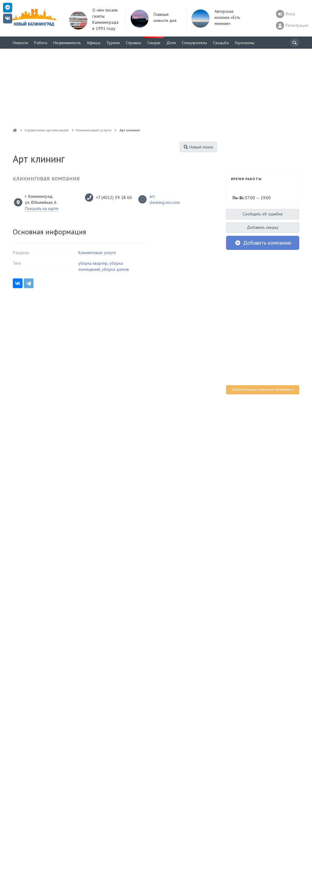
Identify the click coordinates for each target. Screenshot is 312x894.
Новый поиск (200, 147)
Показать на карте (41, 208)
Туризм (113, 42)
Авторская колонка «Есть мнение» (227, 17)
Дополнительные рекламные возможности (263, 389)
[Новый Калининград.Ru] (15, 130)
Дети (171, 42)
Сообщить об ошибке (263, 214)
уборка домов (115, 269)
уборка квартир (93, 263)
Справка (133, 42)
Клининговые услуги (97, 252)
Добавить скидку (262, 227)
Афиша (93, 42)
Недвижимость (67, 42)
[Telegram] (29, 283)
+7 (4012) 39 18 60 (114, 197)
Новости (20, 42)
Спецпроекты (194, 42)
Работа (40, 42)
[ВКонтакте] (18, 283)
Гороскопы (244, 42)
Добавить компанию (266, 242)
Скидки (153, 42)
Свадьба (221, 42)
